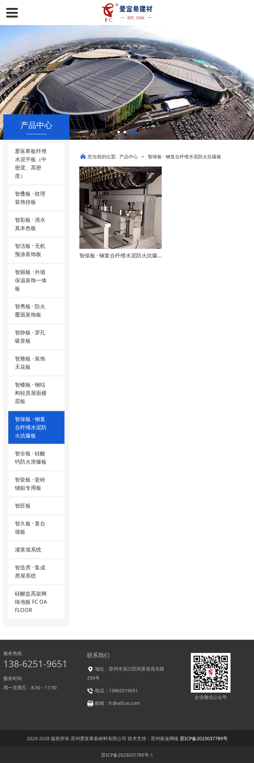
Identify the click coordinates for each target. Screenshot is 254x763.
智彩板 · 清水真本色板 (30, 224)
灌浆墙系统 (28, 549)
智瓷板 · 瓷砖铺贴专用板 (30, 483)
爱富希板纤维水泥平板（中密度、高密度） (31, 163)
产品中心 (128, 156)
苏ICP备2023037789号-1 (127, 755)
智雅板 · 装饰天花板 (30, 362)
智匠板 (23, 505)
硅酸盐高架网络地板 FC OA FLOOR (31, 602)
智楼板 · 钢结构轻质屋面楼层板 (31, 393)
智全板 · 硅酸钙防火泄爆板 (31, 457)
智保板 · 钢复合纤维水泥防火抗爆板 (31, 427)
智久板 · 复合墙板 (30, 527)
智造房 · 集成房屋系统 (30, 571)
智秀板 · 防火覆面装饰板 (30, 310)
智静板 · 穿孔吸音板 (30, 336)
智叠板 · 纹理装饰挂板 (30, 198)
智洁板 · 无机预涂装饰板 (30, 250)
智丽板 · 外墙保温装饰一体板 (31, 280)
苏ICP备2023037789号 (204, 738)
